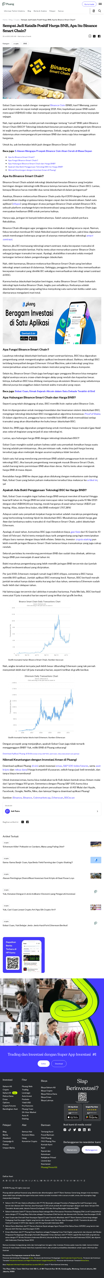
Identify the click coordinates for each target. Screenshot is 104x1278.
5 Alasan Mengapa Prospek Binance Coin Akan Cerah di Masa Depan (53, 151)
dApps (16, 203)
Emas (31, 1258)
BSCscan (69, 797)
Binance (17, 797)
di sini (35, 765)
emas (59, 765)
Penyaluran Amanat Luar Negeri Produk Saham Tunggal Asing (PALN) (32, 1260)
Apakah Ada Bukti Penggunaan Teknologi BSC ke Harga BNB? (35, 166)
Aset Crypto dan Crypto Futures (71, 1258)
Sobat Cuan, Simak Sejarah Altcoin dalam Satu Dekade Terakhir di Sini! (55, 391)
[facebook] (99, 36)
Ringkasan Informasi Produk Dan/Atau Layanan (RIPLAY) (25, 1264)
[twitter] (94, 37)
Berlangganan (91, 1149)
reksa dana (21, 769)
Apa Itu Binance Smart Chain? (21, 157)
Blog (11, 19)
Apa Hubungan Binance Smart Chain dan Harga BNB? (32, 163)
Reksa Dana (85, 1260)
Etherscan (57, 797)
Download (59, 1063)
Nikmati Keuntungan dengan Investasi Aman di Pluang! (32, 169)
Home (5, 19)
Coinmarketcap (42, 797)
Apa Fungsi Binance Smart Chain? (23, 160)
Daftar (43, 1063)
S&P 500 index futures (75, 765)
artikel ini (92, 480)
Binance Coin (57, 105)
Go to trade (89, 4)
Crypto (17, 19)
